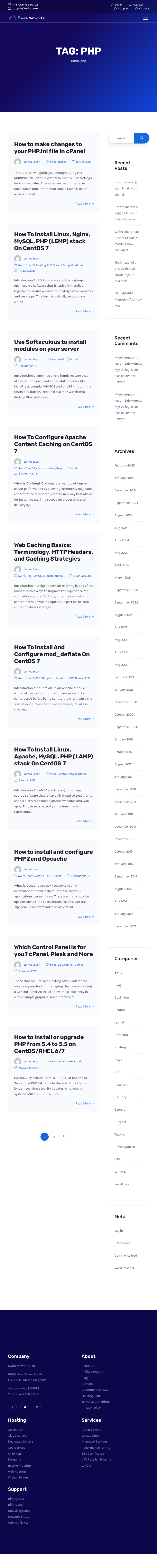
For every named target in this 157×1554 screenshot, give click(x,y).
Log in (118, 1230)
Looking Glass (91, 1396)
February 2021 (124, 677)
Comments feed (125, 1255)
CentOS (30, 265)
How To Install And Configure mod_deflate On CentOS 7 (52, 654)
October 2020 (123, 714)
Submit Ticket (18, 1522)
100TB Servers (91, 1430)
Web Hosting (17, 1471)
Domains (121, 1035)
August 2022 (123, 615)
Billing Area (16, 1499)
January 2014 (123, 914)
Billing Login (17, 1504)
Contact (144, 8)
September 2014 (125, 876)
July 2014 (120, 901)
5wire (53, 162)
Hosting (41, 265)
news (118, 1060)
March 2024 (123, 577)
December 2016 (125, 789)
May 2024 (121, 552)
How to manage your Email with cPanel (125, 188)
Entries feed (122, 1243)
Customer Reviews (95, 1389)
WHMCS (120, 1172)
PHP (49, 265)
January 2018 (123, 739)
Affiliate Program (93, 1372)
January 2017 (123, 777)
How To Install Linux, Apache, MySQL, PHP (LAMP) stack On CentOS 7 (53, 756)
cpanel (61, 162)
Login (118, 4)
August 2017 (123, 764)
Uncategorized (124, 1147)
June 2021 (121, 652)
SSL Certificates (93, 1453)
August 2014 (123, 889)
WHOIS (86, 1465)
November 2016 (125, 802)
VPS (117, 1159)
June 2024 (121, 540)
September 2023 (126, 590)
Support (123, 8)
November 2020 (125, 702)
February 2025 (124, 465)
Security (120, 1097)
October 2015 (123, 851)
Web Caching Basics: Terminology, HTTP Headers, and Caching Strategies (53, 552)
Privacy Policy (91, 1407)
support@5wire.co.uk (25, 8)
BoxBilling (121, 997)
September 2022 (126, 602)
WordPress (121, 1184)
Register (137, 4)
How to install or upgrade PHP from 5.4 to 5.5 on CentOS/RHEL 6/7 (49, 1044)
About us (88, 1366)
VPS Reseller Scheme (96, 1459)
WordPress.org (124, 1268)
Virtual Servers (18, 1477)
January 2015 (123, 864)
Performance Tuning (96, 1447)
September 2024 (126, 503)
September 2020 (126, 727)
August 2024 (123, 515)
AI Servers (15, 1453)
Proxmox (120, 1084)
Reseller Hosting (19, 1465)
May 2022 (121, 640)
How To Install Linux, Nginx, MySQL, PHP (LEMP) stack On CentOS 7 (52, 241)
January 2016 (123, 814)
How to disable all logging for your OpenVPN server (126, 213)
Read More (82, 203)
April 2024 (121, 565)
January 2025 (123, 478)
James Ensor (32, 162)
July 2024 (121, 528)
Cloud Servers (17, 1435)
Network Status (19, 1516)
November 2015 (125, 839)
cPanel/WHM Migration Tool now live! (128, 299)
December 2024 (125, 490)
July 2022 (121, 627)
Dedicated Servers (20, 1441)
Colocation (15, 1430)
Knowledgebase (19, 1511)
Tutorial (78, 265)
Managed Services (95, 1441)
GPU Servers (16, 1447)
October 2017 (123, 752)
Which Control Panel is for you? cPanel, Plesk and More (53, 950)
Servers (57, 265)
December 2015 (125, 826)
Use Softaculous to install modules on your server (50, 345)
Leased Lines (90, 1435)
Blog (28, 576)
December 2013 (125, 926)
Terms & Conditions (96, 1402)
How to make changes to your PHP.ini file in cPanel (49, 148)
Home (75, 61)
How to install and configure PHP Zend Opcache (53, 855)
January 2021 (123, 689)
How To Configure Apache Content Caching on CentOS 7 (53, 444)
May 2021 (121, 665)
